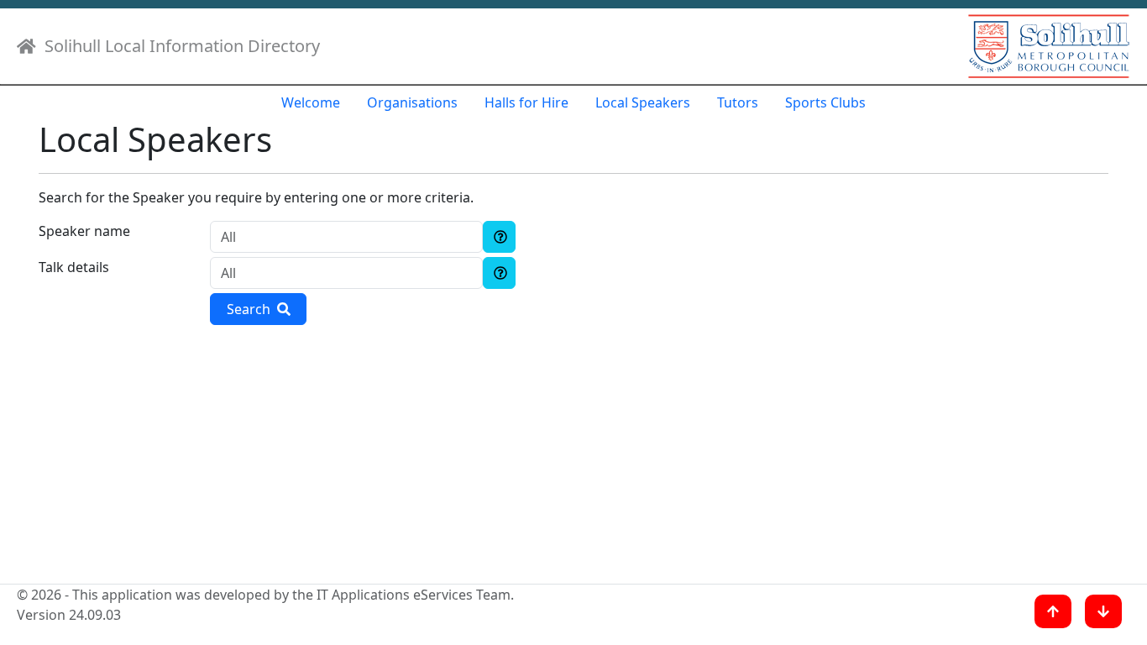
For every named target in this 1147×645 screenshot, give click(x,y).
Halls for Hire (526, 102)
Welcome (310, 102)
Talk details (74, 267)
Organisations (412, 102)
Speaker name (84, 231)
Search (252, 309)
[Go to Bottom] (1103, 611)
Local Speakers (642, 102)
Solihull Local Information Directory (178, 45)
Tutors (737, 102)
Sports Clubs (825, 102)
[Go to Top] (1052, 611)
